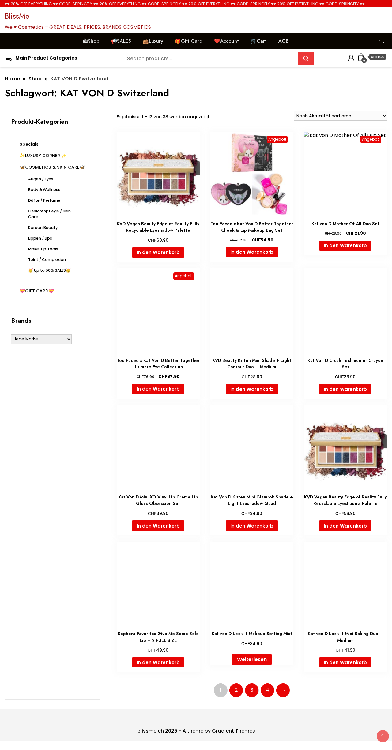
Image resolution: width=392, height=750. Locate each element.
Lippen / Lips (40, 238)
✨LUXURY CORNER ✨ (43, 156)
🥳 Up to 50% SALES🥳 (49, 270)
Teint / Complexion (47, 259)
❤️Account (226, 41)
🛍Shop (91, 41)
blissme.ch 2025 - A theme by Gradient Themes (196, 730)
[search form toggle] (381, 41)
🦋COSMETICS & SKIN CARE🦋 (52, 167)
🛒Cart (259, 41)
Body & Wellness (44, 189)
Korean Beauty (43, 227)
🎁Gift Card (188, 41)
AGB (283, 41)
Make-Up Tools (43, 249)
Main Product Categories (46, 58)
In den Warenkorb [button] (158, 252)
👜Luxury (153, 41)
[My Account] (351, 57)
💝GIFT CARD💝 (37, 291)
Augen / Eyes (40, 179)
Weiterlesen (252, 659)
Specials (29, 144)
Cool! (364, 10)
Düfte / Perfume (44, 200)
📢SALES (121, 41)
